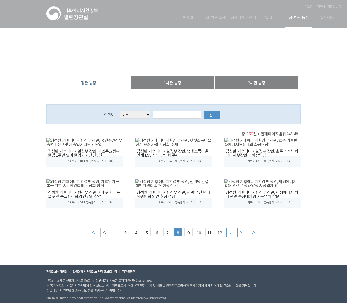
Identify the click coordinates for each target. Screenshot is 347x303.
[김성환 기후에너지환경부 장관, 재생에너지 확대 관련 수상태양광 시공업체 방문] (262, 183)
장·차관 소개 (216, 17)
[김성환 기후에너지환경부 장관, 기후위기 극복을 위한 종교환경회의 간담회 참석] (84, 183)
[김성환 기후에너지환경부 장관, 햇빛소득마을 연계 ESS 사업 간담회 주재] (173, 141)
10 (199, 232)
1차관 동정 (172, 83)
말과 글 (271, 17)
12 (220, 232)
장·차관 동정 (299, 17)
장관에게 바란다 (243, 17)
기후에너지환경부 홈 (329, 6)
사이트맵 (307, 6)
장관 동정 (200, 66)
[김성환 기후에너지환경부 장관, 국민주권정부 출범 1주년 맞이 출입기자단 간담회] (84, 141)
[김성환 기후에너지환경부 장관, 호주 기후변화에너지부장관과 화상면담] (262, 141)
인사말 (188, 17)
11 (209, 232)
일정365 (326, 17)
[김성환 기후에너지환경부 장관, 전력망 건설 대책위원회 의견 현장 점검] (173, 183)
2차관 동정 (256, 83)
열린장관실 (143, 66)
